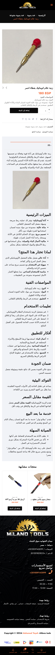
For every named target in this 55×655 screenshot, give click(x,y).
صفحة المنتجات (30, 603)
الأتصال (5, 603)
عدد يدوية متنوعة (17, 15)
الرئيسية (41, 15)
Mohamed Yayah (30, 633)
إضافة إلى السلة (24, 110)
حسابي (20, 603)
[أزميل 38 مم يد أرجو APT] (15, 483)
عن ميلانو (13, 603)
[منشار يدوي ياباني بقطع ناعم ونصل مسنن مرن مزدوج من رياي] (40, 484)
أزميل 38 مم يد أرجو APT (14, 499)
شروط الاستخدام (43, 619)
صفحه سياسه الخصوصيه (15, 619)
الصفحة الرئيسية (43, 603)
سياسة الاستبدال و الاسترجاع (38, 623)
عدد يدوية (31, 15)
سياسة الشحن (31, 619)
